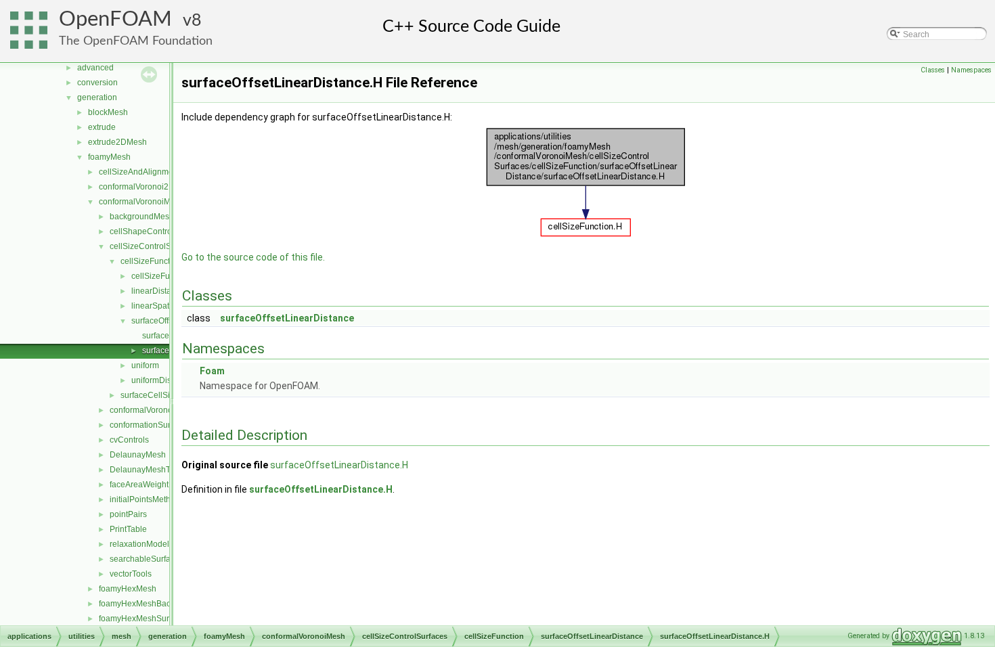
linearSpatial (154, 306)
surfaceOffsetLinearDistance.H (339, 465)
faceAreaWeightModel (151, 484)
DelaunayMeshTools (147, 469)
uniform (145, 365)
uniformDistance (161, 380)
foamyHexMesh (127, 589)
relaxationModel (139, 544)
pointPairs (128, 514)
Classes (933, 70)
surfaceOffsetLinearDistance (287, 318)
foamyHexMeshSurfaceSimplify (156, 618)
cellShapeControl (142, 231)
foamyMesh (109, 157)
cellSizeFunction (150, 261)
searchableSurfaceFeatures (161, 559)
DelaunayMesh (138, 455)
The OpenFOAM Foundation (136, 41)
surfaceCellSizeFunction (165, 395)
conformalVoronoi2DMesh (147, 187)
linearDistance (158, 291)
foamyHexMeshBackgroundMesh (160, 603)
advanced (95, 67)
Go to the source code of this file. (253, 257)
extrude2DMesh (117, 142)
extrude (102, 127)
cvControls (129, 440)
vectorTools (131, 574)
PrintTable (128, 529)
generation (97, 97)
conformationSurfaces (150, 425)
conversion (97, 82)
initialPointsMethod (145, 499)
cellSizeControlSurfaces (154, 246)
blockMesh (108, 112)
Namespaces (971, 70)
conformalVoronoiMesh (141, 201)
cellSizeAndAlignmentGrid (147, 172)
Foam (212, 370)
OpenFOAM (115, 19)
